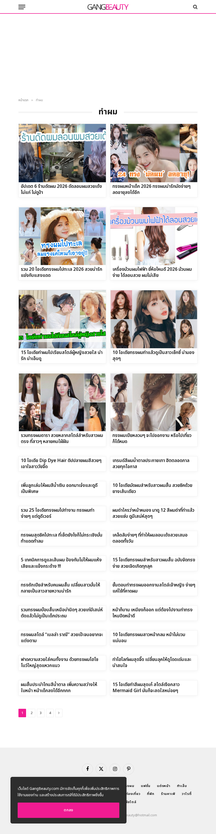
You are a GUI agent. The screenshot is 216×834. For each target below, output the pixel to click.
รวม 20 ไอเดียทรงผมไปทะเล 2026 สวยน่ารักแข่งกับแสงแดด (61, 273)
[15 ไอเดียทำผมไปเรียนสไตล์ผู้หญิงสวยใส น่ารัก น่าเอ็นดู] (62, 319)
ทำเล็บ (182, 786)
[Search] (195, 7)
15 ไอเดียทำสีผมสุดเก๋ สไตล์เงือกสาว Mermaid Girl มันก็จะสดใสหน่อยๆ (146, 688)
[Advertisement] (108, 56)
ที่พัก (150, 793)
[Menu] (21, 7)
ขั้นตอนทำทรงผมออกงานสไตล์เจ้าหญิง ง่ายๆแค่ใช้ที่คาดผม (153, 588)
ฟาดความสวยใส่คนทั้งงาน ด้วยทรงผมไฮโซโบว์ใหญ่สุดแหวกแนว (59, 663)
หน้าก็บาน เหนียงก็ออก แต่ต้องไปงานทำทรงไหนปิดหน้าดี (152, 613)
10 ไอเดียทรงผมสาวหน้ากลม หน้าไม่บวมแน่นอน (148, 638)
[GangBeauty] (108, 7)
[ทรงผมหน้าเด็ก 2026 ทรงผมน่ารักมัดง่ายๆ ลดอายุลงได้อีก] (154, 153)
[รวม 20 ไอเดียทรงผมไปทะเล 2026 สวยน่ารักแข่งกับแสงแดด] (62, 236)
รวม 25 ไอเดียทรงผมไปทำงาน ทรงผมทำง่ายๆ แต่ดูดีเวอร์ (57, 513)
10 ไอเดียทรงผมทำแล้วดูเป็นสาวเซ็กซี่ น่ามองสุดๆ (153, 356)
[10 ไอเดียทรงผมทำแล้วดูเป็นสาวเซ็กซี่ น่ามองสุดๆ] (154, 319)
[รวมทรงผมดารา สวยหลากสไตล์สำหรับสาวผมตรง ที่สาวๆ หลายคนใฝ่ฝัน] (62, 402)
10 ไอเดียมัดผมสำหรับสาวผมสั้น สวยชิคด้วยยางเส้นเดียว (152, 489)
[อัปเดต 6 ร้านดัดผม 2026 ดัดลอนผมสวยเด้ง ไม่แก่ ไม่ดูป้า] (62, 153)
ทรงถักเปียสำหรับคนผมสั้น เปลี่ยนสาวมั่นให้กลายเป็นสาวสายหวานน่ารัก (60, 588)
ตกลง (68, 810)
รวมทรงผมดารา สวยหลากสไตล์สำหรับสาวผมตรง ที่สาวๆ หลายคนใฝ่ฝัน (62, 439)
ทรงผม (129, 786)
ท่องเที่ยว (133, 793)
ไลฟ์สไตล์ (128, 802)
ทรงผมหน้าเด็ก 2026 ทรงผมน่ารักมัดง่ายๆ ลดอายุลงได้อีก (151, 190)
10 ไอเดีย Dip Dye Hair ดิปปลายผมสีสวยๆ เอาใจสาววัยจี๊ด (61, 464)
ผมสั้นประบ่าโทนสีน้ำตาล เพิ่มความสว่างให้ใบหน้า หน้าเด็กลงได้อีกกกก (59, 688)
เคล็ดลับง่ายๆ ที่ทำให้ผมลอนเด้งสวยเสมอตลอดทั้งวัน (150, 538)
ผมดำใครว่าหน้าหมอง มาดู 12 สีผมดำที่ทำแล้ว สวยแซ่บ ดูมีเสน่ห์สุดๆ (153, 513)
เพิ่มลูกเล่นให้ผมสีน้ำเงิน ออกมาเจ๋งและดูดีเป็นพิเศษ (59, 489)
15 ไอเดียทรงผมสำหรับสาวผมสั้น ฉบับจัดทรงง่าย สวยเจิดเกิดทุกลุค (153, 563)
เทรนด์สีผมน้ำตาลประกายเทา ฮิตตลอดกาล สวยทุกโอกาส (150, 464)
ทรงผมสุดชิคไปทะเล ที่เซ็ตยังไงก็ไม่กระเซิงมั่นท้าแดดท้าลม (61, 538)
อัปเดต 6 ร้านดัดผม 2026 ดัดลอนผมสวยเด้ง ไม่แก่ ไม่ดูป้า (61, 190)
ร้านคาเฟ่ (168, 793)
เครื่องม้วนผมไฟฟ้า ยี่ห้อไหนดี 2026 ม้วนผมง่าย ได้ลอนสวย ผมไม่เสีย (152, 273)
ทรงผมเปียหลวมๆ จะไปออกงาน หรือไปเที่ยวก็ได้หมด (152, 439)
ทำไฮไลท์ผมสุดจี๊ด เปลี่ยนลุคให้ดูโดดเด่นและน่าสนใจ (151, 663)
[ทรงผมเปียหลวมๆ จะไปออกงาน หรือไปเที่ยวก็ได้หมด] (154, 402)
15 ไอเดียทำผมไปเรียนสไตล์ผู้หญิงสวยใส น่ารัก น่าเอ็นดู (61, 356)
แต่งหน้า (163, 786)
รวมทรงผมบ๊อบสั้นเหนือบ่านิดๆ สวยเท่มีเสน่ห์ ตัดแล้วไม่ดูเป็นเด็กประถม (62, 613)
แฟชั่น (145, 786)
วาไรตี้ (187, 793)
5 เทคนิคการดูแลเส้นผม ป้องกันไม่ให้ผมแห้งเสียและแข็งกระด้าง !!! (61, 563)
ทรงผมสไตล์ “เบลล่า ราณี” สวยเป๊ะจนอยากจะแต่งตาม (62, 638)
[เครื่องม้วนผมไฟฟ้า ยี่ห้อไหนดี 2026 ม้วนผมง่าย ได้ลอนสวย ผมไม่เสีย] (154, 236)
